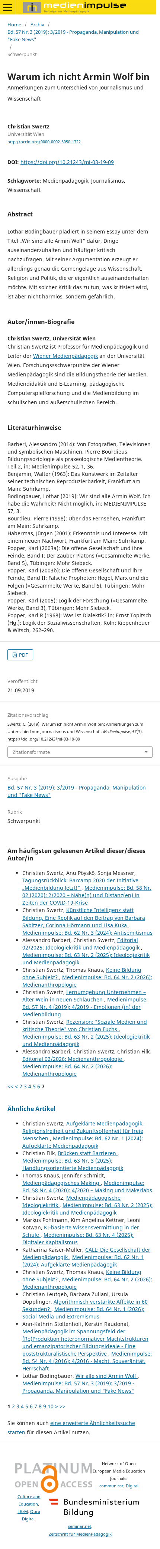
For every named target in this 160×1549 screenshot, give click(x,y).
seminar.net (79, 1526)
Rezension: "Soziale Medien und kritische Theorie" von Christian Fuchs (84, 1025)
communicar (111, 1485)
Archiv (37, 24)
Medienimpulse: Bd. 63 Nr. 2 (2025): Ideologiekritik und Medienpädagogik (87, 1209)
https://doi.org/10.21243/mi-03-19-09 (67, 162)
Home (14, 24)
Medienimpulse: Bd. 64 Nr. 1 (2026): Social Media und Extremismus (83, 1312)
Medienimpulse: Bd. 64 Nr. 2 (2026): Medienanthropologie (67, 1070)
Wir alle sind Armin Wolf (107, 1375)
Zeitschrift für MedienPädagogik (80, 1534)
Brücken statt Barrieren (88, 1153)
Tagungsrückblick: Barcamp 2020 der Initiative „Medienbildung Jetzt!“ (80, 884)
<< (10, 1086)
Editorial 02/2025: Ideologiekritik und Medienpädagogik (81, 944)
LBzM (22, 1511)
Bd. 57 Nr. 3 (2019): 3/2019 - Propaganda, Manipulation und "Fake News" (73, 36)
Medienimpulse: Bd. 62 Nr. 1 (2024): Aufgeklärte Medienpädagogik (82, 1142)
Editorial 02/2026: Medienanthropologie (73, 1058)
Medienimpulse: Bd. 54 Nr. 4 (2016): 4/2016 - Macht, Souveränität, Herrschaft (87, 1361)
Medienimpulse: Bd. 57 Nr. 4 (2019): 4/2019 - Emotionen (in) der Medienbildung (85, 1007)
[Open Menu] (7, 7)
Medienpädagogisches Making (61, 1182)
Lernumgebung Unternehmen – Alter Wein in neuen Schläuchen (84, 995)
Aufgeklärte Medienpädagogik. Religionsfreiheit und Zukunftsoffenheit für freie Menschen (83, 1131)
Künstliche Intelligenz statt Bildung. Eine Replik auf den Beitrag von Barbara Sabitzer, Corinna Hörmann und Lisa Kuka (83, 917)
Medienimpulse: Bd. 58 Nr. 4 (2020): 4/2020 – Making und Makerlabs (87, 1186)
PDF (23, 654)
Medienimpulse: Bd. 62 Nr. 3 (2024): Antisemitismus (87, 932)
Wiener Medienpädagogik (65, 355)
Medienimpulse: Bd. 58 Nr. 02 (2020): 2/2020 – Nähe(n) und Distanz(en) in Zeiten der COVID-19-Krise (86, 895)
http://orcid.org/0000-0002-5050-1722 (44, 141)
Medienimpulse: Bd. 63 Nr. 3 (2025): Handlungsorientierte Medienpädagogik (72, 1164)
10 (51, 1406)
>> (62, 1406)
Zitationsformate (31, 752)
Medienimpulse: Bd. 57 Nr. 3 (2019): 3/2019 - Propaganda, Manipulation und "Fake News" (78, 1387)
